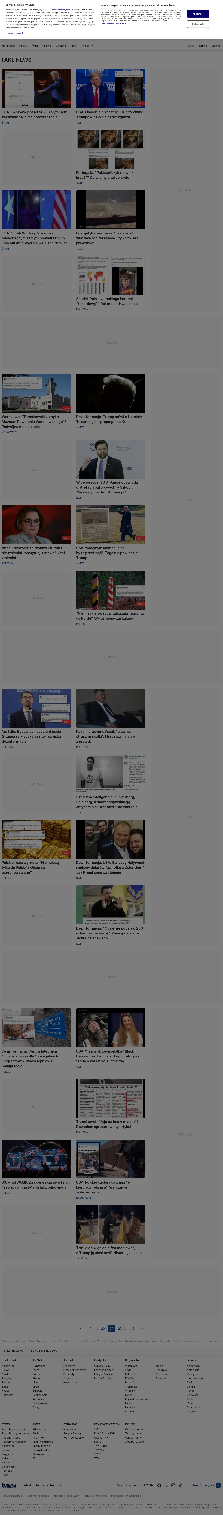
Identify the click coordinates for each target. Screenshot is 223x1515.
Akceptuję (198, 14)
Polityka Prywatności (15, 33)
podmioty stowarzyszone (60, 10)
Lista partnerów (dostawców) (113, 24)
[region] (111, 19)
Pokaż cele (198, 24)
